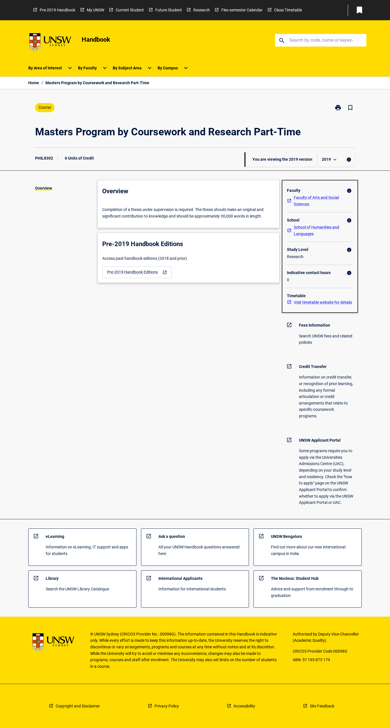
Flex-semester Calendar (242, 10)
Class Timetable (288, 10)
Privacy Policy (166, 706)
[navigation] (137, 272)
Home (33, 83)
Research (201, 10)
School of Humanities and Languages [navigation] (316, 230)
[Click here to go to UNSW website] (50, 43)
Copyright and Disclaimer (78, 706)
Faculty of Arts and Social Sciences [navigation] (316, 200)
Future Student (168, 10)
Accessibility (244, 706)
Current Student (130, 10)
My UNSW (95, 10)
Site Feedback (322, 706)
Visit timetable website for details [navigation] (323, 302)
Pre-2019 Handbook (57, 10)
